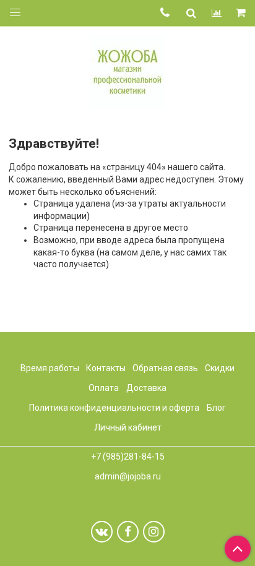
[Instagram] (154, 531)
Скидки (220, 368)
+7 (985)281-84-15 (128, 456)
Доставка (146, 388)
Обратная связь (165, 368)
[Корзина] (241, 13)
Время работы (49, 368)
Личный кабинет (128, 427)
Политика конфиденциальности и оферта (114, 408)
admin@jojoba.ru (128, 476)
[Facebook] (128, 531)
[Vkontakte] (102, 531)
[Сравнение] (216, 13)
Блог (216, 408)
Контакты (106, 368)
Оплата (104, 388)
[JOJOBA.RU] (127, 70)
